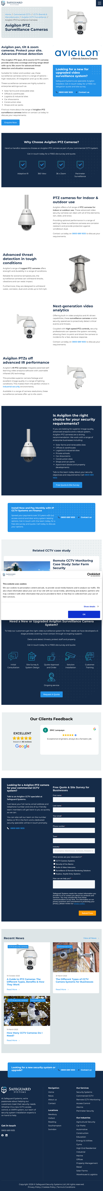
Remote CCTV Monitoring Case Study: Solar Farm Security (73, 564)
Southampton (54, 1125)
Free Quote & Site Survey (67, 485)
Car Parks (80, 1125)
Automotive (81, 1129)
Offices (79, 1159)
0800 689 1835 (17, 828)
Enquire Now (10, 122)
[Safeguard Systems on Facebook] (2, 1135)
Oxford (51, 1118)
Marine (79, 1155)
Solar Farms (82, 1170)
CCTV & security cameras (18, 947)
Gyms (79, 1144)
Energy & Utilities (84, 1140)
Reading (52, 1122)
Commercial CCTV (22, 14)
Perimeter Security (85, 1111)
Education (81, 1137)
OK (84, 614)
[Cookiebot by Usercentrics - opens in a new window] (89, 575)
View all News (90, 938)
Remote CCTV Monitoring (88, 1099)
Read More (13, 989)
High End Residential (86, 1148)
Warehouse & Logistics (86, 1174)
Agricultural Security (85, 1122)
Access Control (83, 1103)
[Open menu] (99, 3)
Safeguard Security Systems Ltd (50, 1184)
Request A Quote (51, 694)
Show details (89, 606)
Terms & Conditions (66, 1187)
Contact (52, 1103)
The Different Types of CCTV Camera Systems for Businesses (74, 980)
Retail (79, 1167)
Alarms (79, 1107)
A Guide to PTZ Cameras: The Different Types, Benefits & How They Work (25, 982)
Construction (82, 1133)
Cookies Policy (49, 1187)
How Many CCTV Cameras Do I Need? (24, 1034)
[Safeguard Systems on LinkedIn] (6, 1135)
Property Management (87, 1163)
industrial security (11, 386)
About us (52, 1099)
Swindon (52, 1129)
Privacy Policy (34, 1187)
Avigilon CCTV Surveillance (33, 17)
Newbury (52, 1114)
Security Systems (84, 1092)
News (50, 1096)
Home (8, 14)
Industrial (80, 1152)
